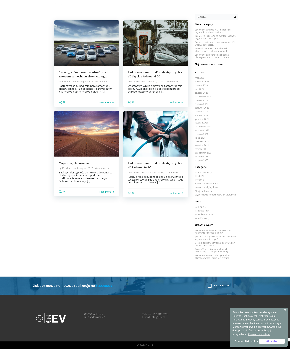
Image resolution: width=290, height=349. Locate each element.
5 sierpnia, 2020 (84, 168)
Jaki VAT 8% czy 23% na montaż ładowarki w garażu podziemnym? (215, 37)
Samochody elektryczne (206, 183)
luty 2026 (199, 89)
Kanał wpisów (202, 210)
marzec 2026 (201, 85)
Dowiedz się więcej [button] (259, 334)
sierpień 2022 (201, 103)
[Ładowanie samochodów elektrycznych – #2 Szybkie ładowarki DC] (155, 42)
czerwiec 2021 (202, 141)
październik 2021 (203, 126)
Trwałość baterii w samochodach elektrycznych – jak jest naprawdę (211, 49)
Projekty (212, 4)
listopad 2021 (201, 122)
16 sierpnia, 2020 (85, 81)
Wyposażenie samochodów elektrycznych (215, 194)
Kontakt (229, 4)
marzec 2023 (201, 100)
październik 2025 (203, 96)
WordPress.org (202, 218)
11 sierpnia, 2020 (154, 81)
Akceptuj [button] (271, 341)
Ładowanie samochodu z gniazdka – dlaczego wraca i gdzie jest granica (212, 56)
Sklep (176, 4)
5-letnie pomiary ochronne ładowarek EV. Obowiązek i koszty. (215, 43)
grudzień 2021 (202, 119)
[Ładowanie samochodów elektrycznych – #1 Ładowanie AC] (155, 133)
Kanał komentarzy (204, 214)
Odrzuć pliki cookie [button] (246, 341)
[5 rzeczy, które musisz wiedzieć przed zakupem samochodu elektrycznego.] (86, 42)
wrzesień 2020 (202, 156)
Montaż (161, 4)
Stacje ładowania (203, 191)
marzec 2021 (201, 148)
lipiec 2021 (200, 137)
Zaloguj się (200, 206)
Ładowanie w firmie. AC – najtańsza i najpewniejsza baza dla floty (213, 31)
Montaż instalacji (203, 172)
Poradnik (199, 179)
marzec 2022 (201, 111)
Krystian (66, 81)
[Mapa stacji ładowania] (86, 133)
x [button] (285, 310)
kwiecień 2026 (202, 81)
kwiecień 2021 (202, 145)
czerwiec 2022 (202, 107)
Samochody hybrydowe (206, 187)
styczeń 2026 (201, 92)
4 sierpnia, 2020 (154, 172)
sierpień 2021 (201, 134)
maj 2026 (199, 77)
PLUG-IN (199, 175)
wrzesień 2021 (202, 130)
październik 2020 (203, 152)
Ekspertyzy (193, 4)
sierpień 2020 (201, 160)
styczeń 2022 (201, 115)
